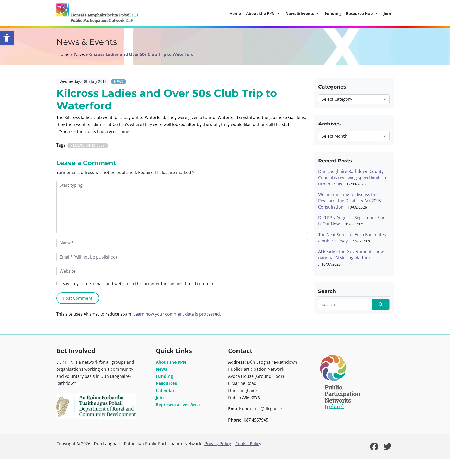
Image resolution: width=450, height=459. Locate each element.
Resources (166, 383)
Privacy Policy (217, 444)
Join (387, 13)
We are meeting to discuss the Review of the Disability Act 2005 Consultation (349, 201)
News (79, 54)
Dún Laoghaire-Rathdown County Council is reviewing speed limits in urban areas (352, 177)
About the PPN (171, 362)
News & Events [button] (299, 13)
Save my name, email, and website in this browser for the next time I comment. (140, 283)
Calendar (165, 390)
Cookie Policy (248, 444)
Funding (333, 13)
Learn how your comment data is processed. (177, 314)
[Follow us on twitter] (387, 448)
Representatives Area (178, 404)
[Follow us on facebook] (374, 448)
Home (235, 13)
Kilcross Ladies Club (88, 145)
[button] (7, 38)
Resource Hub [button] (359, 13)
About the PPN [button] (260, 13)
